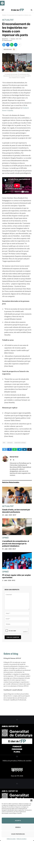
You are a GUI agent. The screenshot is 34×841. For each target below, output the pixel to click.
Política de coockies (24, 761)
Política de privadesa (21, 838)
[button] (2, 3)
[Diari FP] (17, 10)
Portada (4, 15)
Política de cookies (11, 838)
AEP (4, 442)
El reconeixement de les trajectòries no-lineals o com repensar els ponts (16, 29)
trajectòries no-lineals (20, 442)
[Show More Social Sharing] (19, 44)
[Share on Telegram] (15, 44)
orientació (9, 442)
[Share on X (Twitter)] (4, 44)
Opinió (5, 538)
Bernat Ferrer (5, 38)
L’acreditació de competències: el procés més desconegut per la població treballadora (15, 543)
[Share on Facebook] (8, 44)
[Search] (31, 10)
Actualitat (8, 20)
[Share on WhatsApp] (12, 44)
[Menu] (3, 10)
